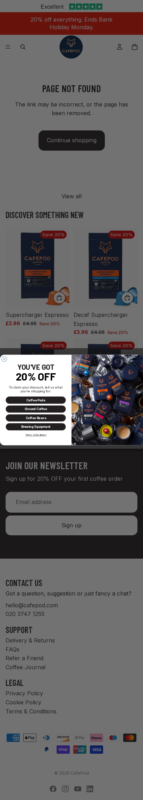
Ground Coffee (36, 409)
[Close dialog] (4, 359)
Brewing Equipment (35, 427)
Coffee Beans (36, 418)
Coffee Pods (35, 400)
